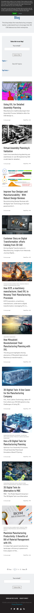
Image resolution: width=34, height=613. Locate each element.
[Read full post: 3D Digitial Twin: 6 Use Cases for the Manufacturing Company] (17, 376)
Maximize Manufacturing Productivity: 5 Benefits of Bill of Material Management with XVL (16, 537)
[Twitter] (14, 609)
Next (24, 569)
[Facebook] (11, 609)
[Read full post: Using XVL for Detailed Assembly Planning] (17, 90)
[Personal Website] (24, 609)
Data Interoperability (22, 528)
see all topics (17, 64)
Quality (5, 530)
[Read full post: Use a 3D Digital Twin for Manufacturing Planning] (17, 423)
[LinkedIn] (17, 609)
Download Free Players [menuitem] (12, 598)
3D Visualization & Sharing (10, 283)
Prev (10, 569)
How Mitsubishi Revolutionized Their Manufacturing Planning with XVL (17, 344)
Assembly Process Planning (16, 436)
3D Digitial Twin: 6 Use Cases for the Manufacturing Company (17, 393)
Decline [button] (20, 13)
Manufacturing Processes (10, 484)
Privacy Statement (17, 604)
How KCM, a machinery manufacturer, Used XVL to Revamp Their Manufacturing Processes (17, 292)
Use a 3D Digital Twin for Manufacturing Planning (15, 442)
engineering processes (9, 435)
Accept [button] (14, 13)
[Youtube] (21, 609)
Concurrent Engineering (9, 336)
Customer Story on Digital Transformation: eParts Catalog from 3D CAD (15, 241)
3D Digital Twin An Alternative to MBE (12, 489)
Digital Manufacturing (21, 283)
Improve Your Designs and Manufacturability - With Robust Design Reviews (16, 195)
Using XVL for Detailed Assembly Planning (14, 106)
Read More (25, 120)
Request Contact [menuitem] (24, 598)
